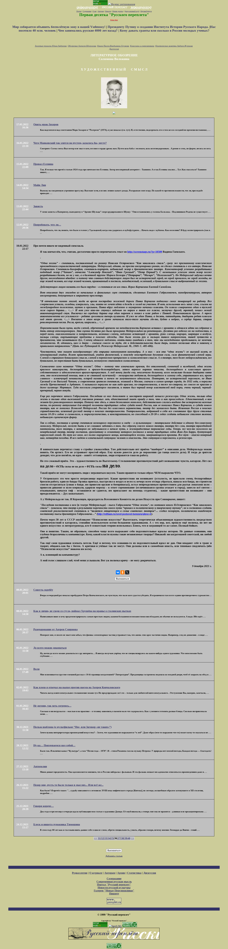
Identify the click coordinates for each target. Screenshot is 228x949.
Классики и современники (142, 46)
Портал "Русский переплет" (114, 884)
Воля (36, 669)
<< (95, 838)
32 (102, 838)
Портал (78, 11)
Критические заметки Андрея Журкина (174, 46)
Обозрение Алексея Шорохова (82, 46)
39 (125, 838)
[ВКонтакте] (118, 572)
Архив (121, 872)
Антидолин (40, 766)
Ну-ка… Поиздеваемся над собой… (54, 745)
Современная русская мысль (114, 881)
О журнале (95, 872)
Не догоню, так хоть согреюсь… (52, 705)
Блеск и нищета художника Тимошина (56, 824)
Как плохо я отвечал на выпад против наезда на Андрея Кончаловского (76, 687)
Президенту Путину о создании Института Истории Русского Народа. (158, 27)
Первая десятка (117, 11)
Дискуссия (114, 49)
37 (119, 838)
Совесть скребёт (43, 589)
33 (105, 838)
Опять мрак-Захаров (45, 124)
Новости (108, 11)
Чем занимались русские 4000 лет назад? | (89, 30)
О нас (94, 11)
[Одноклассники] (123, 572)
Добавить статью (114, 856)
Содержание (87, 11)
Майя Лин (39, 185)
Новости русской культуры (114, 887)
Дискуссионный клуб (131, 11)
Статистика (134, 872)
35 (112, 838)
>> (132, 838)
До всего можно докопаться (50, 647)
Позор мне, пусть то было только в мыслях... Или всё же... (68, 785)
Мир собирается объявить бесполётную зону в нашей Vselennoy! (59, 27)
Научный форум (146, 11)
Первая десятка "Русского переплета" (114, 15)
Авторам (101, 11)
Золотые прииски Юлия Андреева (51, 46)
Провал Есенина (43, 164)
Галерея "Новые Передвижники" (114, 890)
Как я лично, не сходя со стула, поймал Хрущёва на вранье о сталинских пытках (82, 611)
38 (122, 838)
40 (129, 838)
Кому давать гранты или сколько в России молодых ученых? (164, 30)
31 (99, 838)
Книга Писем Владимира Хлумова (113, 46)
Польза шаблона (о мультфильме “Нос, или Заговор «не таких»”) (72, 727)
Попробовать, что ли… (47, 224)
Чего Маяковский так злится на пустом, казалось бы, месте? (70, 143)
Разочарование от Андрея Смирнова (55, 629)
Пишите (114, 893)
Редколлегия (79, 872)
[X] (127, 572)
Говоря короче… (43, 806)
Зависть (38, 206)
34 (109, 838)
